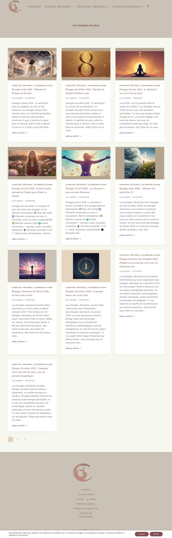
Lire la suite (19, 133)
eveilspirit (34, 6)
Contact (80, 499)
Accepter (142, 534)
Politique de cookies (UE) (86, 508)
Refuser (156, 534)
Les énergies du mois (43, 85)
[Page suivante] (24, 439)
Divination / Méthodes (22, 85)
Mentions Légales (86, 504)
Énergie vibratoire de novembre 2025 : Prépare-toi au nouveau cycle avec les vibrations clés (139, 263)
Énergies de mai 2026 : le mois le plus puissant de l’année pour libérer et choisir (31, 192)
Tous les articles (86, 494)
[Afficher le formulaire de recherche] (148, 6)
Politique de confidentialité (86, 515)
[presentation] (32, 64)
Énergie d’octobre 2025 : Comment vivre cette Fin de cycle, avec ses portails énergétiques (30, 372)
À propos (91, 499)
